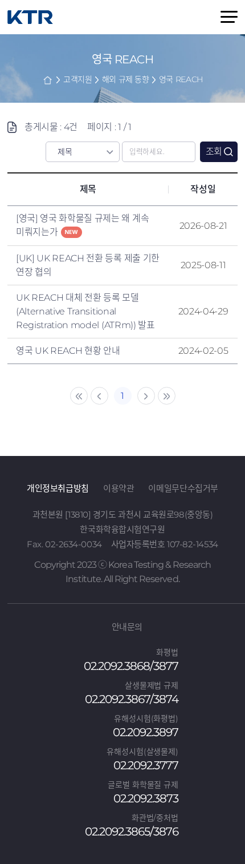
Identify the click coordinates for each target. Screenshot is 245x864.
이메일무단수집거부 (183, 488)
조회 (214, 151)
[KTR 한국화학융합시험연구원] (30, 17)
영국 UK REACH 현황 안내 (68, 350)
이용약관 (118, 488)
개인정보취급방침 (58, 488)
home (48, 80)
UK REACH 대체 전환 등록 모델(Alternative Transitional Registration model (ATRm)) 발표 (85, 311)
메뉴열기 (229, 17)
